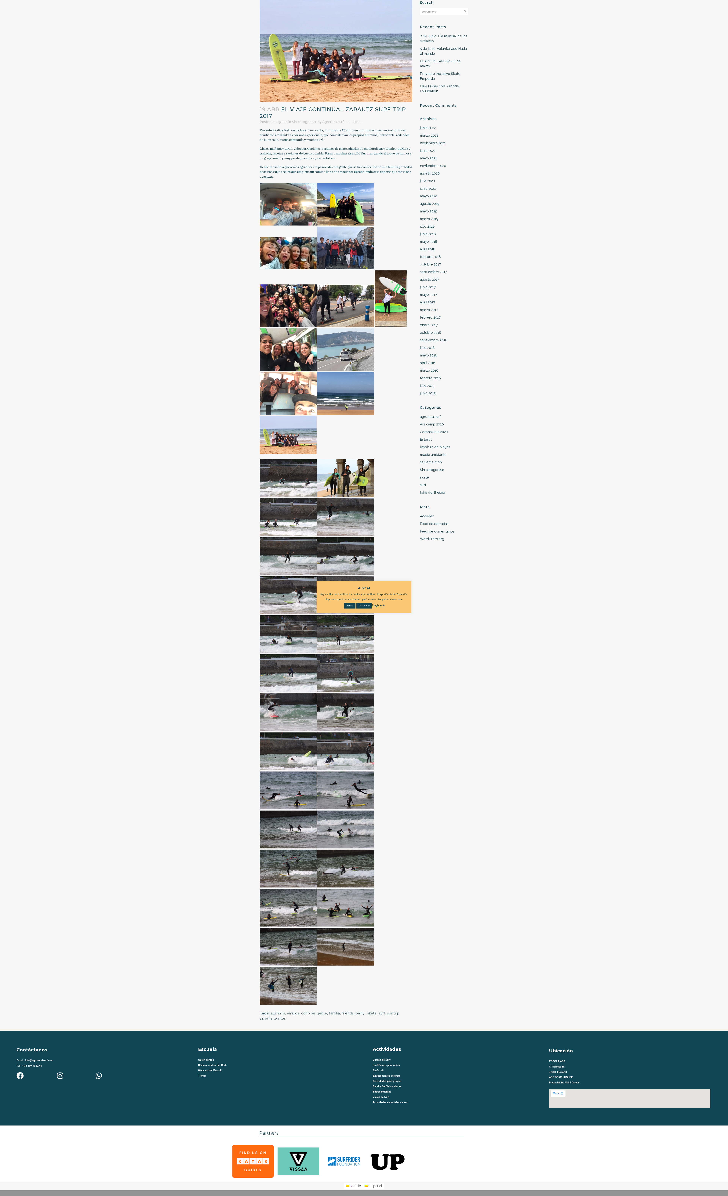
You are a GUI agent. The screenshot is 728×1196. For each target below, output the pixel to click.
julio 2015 (427, 386)
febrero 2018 (430, 257)
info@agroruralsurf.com (38, 1060)
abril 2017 (427, 302)
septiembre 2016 (433, 340)
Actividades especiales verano (390, 1102)
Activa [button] (349, 605)
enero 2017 (429, 325)
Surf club (378, 1070)
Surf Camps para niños (386, 1065)
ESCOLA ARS (557, 1061)
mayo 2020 (428, 196)
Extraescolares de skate (386, 1075)
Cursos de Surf (381, 1059)
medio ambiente (433, 455)
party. (360, 1013)
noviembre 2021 (433, 143)
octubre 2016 (430, 332)
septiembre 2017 (433, 272)
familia (334, 1013)
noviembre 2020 (433, 166)
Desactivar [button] (364, 605)
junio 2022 (428, 128)
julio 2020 (427, 181)
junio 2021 (427, 151)
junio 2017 (428, 287)
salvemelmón (431, 462)
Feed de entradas (434, 524)
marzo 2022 (429, 135)
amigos (293, 1013)
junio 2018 (428, 234)
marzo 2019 (429, 219)
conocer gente (314, 1013)
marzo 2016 (429, 370)
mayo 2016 (428, 355)
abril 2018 (427, 249)
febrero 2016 (430, 378)
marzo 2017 (429, 310)
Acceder (427, 516)
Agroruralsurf (333, 122)
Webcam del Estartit (210, 1070)
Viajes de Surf (381, 1097)
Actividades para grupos (387, 1081)
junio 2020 (428, 188)
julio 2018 (427, 226)
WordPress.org (432, 539)
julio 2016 (427, 348)
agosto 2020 (430, 173)
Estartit (426, 439)
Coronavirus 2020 (434, 432)
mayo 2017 (428, 295)
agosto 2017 (429, 279)
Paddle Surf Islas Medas (387, 1086)
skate (372, 1013)
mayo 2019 (428, 211)
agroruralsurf (430, 417)
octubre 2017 (430, 264)
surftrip (393, 1013)
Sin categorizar (304, 122)
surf (382, 1013)
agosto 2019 (429, 204)
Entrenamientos (382, 1091)
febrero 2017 (430, 317)
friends (348, 1013)
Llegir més (378, 605)
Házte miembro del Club (212, 1065)
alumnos (278, 1013)
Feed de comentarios (437, 531)
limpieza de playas (435, 447)
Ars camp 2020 (432, 424)
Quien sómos (206, 1059)
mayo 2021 (428, 158)
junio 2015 (428, 393)
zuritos (280, 1018)
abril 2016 (427, 363)
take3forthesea (432, 492)
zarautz (266, 1018)
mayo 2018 (428, 242)
